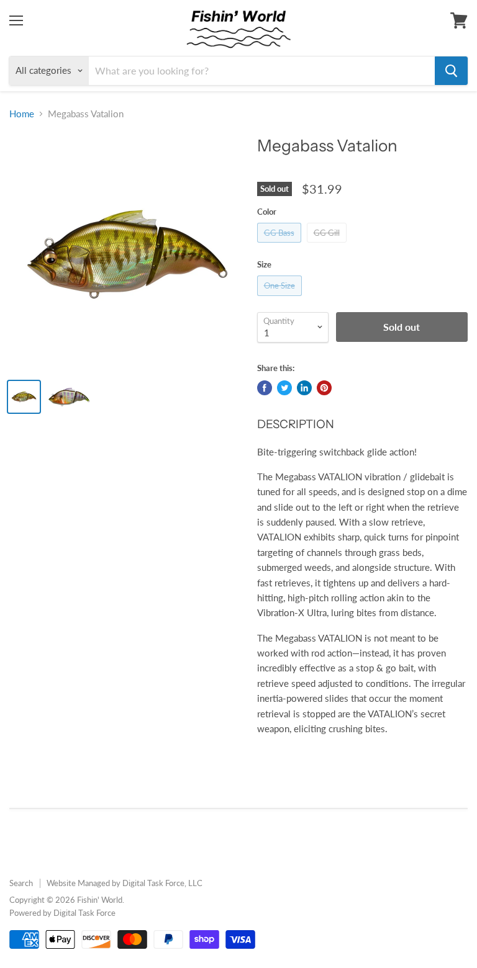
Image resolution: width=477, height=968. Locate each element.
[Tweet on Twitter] (284, 387)
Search (21, 883)
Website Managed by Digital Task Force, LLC (124, 883)
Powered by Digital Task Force (62, 913)
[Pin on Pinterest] (324, 387)
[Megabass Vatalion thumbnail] (24, 397)
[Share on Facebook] (264, 387)
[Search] (451, 70)
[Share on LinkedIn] (304, 387)
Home (21, 114)
